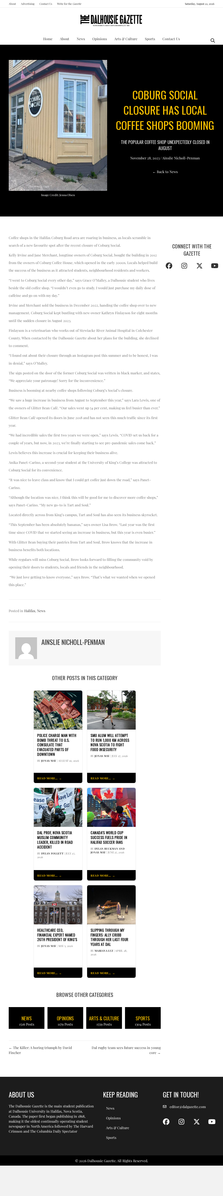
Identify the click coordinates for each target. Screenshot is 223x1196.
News (81, 38)
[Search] (211, 41)
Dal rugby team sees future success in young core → (126, 1050)
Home (47, 38)
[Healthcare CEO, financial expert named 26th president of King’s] (58, 904)
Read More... (47, 778)
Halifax (29, 610)
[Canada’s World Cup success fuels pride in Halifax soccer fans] (111, 806)
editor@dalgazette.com (188, 1106)
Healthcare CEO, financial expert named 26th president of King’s (57, 935)
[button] (169, 265)
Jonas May (48, 760)
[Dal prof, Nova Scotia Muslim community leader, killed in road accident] (58, 806)
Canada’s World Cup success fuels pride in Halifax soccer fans (109, 837)
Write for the (69, 3)
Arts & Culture (125, 38)
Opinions (99, 38)
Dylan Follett (52, 853)
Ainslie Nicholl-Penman (181, 158)
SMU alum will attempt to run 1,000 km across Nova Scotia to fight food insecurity (110, 742)
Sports (150, 38)
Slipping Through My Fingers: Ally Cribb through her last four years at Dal (109, 937)
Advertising (27, 3)
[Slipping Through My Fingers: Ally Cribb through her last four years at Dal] (111, 904)
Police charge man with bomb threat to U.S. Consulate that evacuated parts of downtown (56, 745)
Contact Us (45, 3)
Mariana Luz (104, 950)
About (12, 3)
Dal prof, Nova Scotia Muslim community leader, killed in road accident (55, 839)
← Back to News (165, 171)
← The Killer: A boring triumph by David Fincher (40, 1050)
